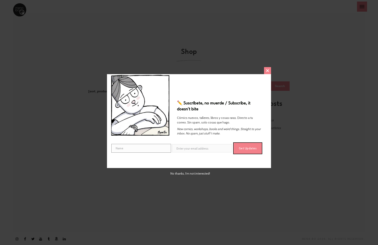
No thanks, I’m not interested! (190, 173)
